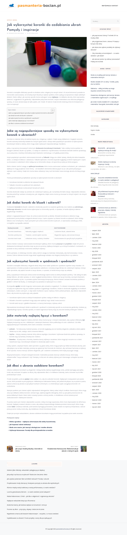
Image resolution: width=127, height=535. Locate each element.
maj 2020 (95, 396)
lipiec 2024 (95, 282)
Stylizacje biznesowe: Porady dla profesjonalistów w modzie (30, 430)
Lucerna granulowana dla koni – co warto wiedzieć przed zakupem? (28, 492)
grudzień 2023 (96, 296)
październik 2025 (97, 262)
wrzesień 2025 (97, 265)
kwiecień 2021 (96, 358)
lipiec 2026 (95, 234)
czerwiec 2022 (96, 310)
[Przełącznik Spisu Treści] (52, 110)
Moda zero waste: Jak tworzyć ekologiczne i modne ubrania (30, 427)
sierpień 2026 (96, 230)
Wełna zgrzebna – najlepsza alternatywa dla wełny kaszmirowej (32, 422)
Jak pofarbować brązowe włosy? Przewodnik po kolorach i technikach (108, 194)
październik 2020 (97, 379)
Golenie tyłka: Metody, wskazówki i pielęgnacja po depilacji (26, 470)
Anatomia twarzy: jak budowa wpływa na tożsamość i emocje (27, 505)
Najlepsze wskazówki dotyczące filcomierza (21, 501)
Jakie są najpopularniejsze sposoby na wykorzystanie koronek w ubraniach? (31, 113)
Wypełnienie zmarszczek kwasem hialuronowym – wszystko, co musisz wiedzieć (33, 514)
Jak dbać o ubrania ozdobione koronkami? (21, 123)
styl (83, 320)
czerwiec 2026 (96, 237)
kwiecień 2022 (96, 317)
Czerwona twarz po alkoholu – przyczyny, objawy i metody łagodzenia (108, 210)
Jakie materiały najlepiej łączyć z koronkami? (22, 121)
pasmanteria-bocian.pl (63, 529)
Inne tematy (94, 126)
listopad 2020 (96, 376)
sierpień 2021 (96, 345)
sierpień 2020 (96, 386)
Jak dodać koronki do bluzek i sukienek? (21, 115)
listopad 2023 (96, 300)
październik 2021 (97, 338)
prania (27, 379)
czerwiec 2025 (96, 275)
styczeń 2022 (96, 327)
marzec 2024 (96, 293)
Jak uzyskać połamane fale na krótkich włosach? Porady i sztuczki (28, 479)
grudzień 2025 (96, 255)
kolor (13, 407)
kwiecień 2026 (96, 244)
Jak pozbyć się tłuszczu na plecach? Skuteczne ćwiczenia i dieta (27, 474)
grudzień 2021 (96, 331)
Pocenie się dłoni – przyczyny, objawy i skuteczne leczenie (25, 509)
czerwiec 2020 (96, 393)
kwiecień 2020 (96, 400)
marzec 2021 (96, 362)
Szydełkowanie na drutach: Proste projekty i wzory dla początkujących (29, 518)
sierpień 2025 (96, 268)
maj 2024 (95, 289)
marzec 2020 (96, 403)
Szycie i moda (12, 20)
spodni (18, 286)
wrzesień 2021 (97, 341)
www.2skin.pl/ (95, 173)
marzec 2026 (96, 248)
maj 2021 (95, 355)
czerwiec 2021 (96, 351)
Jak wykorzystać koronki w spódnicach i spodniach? (24, 118)
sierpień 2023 (96, 303)
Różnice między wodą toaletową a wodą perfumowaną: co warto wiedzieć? (31, 487)
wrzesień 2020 (97, 383)
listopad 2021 (96, 334)
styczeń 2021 (96, 369)
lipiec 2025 (95, 272)
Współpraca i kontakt (110, 6)
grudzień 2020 (96, 372)
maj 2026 (95, 241)
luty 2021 (95, 365)
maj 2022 (95, 313)
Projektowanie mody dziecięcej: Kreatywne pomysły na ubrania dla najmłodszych (33, 483)
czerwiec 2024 (96, 286)
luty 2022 (95, 324)
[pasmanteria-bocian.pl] (34, 6)
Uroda (93, 134)
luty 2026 (95, 251)
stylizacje (55, 97)
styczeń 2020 (96, 407)
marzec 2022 (96, 320)
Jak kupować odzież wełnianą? (20, 424)
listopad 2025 (96, 258)
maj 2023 (95, 307)
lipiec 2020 (95, 390)
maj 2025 (95, 279)
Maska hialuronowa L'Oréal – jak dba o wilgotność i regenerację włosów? (30, 496)
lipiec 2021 (95, 348)
